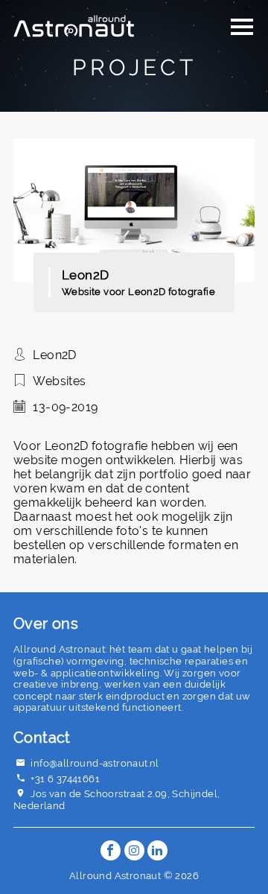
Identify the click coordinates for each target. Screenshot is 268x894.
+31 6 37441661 (65, 778)
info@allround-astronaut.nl (95, 763)
